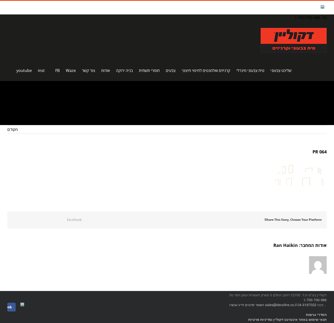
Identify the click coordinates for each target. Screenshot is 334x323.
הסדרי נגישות (316, 314)
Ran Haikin (285, 245)
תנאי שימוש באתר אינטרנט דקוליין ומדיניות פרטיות (287, 319)
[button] (8, 70)
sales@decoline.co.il (281, 304)
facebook (310, 7)
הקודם (12, 129)
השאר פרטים (254, 304)
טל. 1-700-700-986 (311, 17)
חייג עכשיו (236, 304)
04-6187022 (307, 304)
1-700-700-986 (315, 299)
